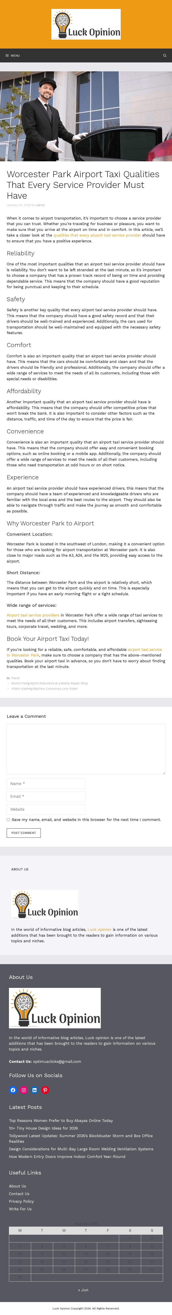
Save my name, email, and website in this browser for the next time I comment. (86, 819)
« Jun (83, 1290)
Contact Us (19, 1193)
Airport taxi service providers (33, 615)
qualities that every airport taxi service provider (97, 235)
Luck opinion (100, 929)
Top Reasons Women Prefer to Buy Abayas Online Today (61, 1120)
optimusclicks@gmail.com (57, 1061)
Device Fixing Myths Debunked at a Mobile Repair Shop (49, 683)
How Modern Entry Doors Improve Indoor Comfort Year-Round (67, 1156)
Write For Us (20, 1209)
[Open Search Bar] (165, 55)
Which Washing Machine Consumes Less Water (44, 688)
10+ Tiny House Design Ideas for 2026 (43, 1128)
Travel (15, 678)
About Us (17, 1186)
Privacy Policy (21, 1201)
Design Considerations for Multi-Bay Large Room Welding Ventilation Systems (81, 1149)
